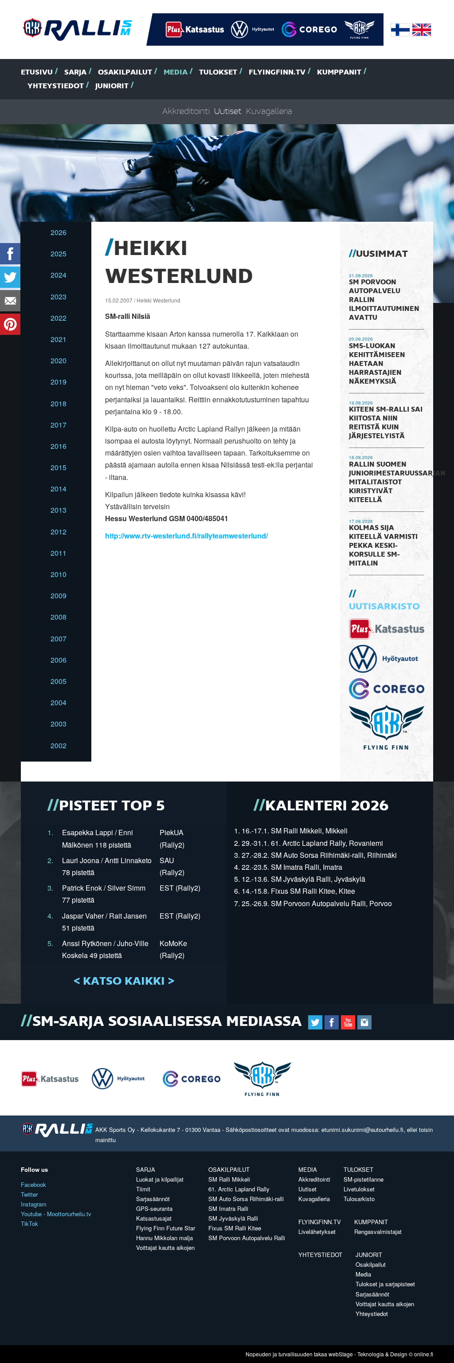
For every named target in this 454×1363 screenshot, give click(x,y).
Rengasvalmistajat (378, 1231)
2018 (59, 403)
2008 (59, 617)
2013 (59, 510)
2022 (59, 318)
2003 (59, 724)
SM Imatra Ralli (228, 1208)
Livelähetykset (317, 1231)
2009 (59, 595)
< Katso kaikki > (124, 981)
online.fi (423, 1354)
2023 (59, 296)
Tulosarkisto (359, 1198)
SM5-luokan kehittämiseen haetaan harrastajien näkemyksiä (377, 364)
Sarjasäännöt (153, 1198)
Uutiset (228, 111)
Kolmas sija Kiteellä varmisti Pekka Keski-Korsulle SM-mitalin (383, 546)
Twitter (29, 1194)
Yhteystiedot (55, 86)
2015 (59, 467)
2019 (59, 382)
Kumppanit (339, 72)
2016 (59, 446)
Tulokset (218, 72)
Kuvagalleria (269, 111)
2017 (59, 425)
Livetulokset (359, 1189)
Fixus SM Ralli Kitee (234, 1228)
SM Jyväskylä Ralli (233, 1218)
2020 (59, 360)
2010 (59, 574)
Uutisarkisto (384, 607)
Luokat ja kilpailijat (160, 1179)
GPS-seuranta (154, 1208)
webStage (341, 1354)
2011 (59, 553)
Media (176, 72)
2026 (59, 232)
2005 (59, 681)
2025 (59, 253)
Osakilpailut (125, 72)
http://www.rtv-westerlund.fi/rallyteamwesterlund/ (186, 535)
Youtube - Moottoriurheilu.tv (56, 1214)
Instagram (34, 1204)
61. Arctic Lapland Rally (239, 1189)
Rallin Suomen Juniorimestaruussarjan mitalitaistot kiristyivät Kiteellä (397, 482)
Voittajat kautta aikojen (165, 1247)
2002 (59, 745)
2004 (59, 702)
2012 (59, 531)
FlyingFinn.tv (277, 72)
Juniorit (112, 86)
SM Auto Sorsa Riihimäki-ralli (246, 1198)
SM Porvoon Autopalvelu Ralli (246, 1237)
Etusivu (37, 72)
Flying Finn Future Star (165, 1228)
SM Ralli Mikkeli (229, 1179)
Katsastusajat (154, 1218)
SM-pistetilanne (364, 1179)
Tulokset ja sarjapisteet (385, 1284)
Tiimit (143, 1189)
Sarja (75, 72)
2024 (59, 275)
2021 (59, 339)
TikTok (29, 1223)
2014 (59, 488)
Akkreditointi (186, 111)
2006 (59, 660)
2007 (59, 638)
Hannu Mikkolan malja (164, 1237)
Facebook (33, 1184)
